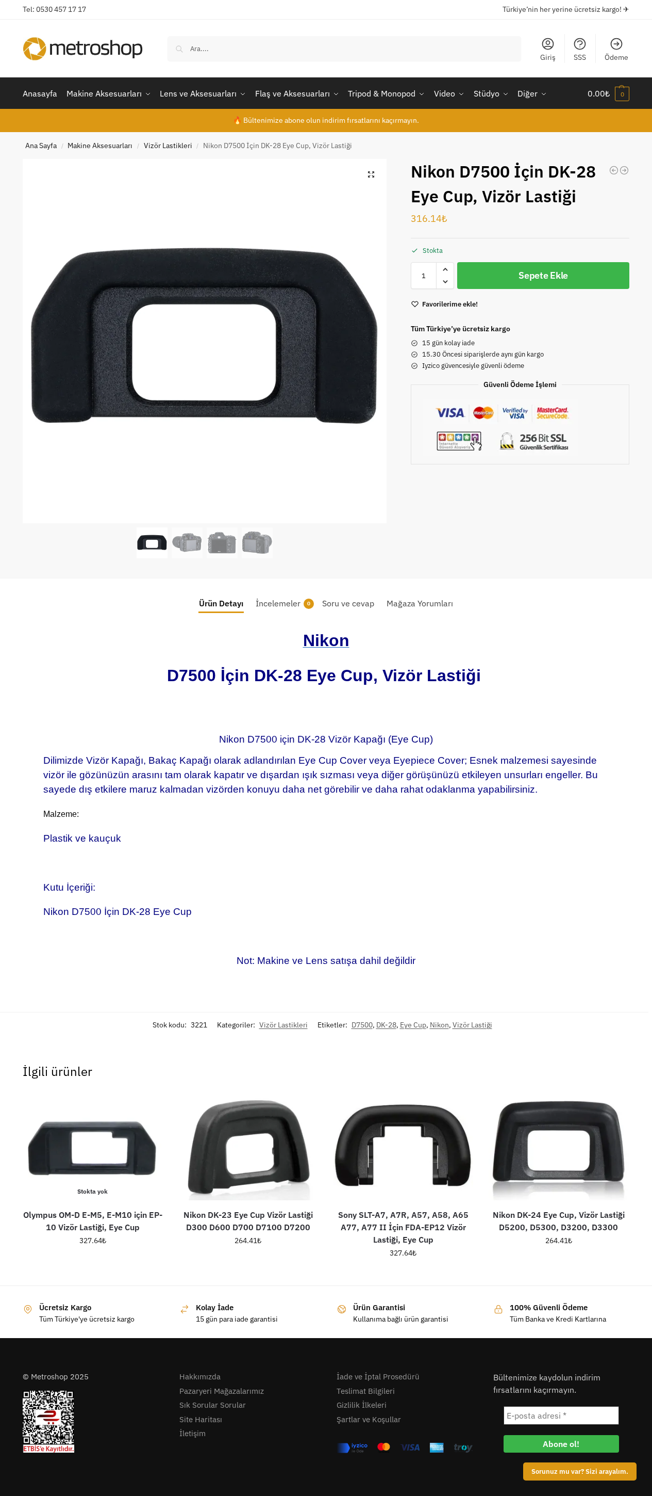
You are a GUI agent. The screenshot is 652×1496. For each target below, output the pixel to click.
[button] (608, 93)
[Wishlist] (147, 1110)
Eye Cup (413, 1024)
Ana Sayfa (41, 145)
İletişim (192, 1433)
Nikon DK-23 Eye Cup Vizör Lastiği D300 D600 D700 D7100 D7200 (248, 1221)
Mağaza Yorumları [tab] (420, 603)
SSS (580, 57)
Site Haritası (200, 1419)
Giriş (548, 57)
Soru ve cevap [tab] (348, 603)
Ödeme (616, 57)
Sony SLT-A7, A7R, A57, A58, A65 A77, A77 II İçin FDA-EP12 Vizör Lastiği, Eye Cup (403, 1227)
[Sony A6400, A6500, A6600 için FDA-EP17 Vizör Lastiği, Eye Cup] (614, 170)
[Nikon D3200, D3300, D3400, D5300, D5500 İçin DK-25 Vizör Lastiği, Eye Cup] (624, 170)
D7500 (362, 1024)
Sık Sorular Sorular (212, 1405)
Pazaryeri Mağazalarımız (221, 1391)
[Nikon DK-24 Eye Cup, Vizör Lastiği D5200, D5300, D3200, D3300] (558, 1147)
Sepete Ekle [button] (248, 1262)
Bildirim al (93, 1262)
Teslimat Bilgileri (366, 1391)
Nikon (439, 1024)
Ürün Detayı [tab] (221, 603)
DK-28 (386, 1024)
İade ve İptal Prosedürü (378, 1376)
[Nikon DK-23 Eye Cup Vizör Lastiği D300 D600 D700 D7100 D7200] (247, 1147)
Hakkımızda (200, 1376)
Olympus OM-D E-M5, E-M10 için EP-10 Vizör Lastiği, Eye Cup (92, 1221)
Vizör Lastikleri (168, 145)
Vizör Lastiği (472, 1024)
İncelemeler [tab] (283, 603)
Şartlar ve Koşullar (369, 1419)
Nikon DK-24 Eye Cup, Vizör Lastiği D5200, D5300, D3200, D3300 (559, 1221)
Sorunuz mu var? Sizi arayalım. (579, 1471)
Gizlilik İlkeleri (362, 1405)
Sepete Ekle (543, 275)
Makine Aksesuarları (100, 145)
